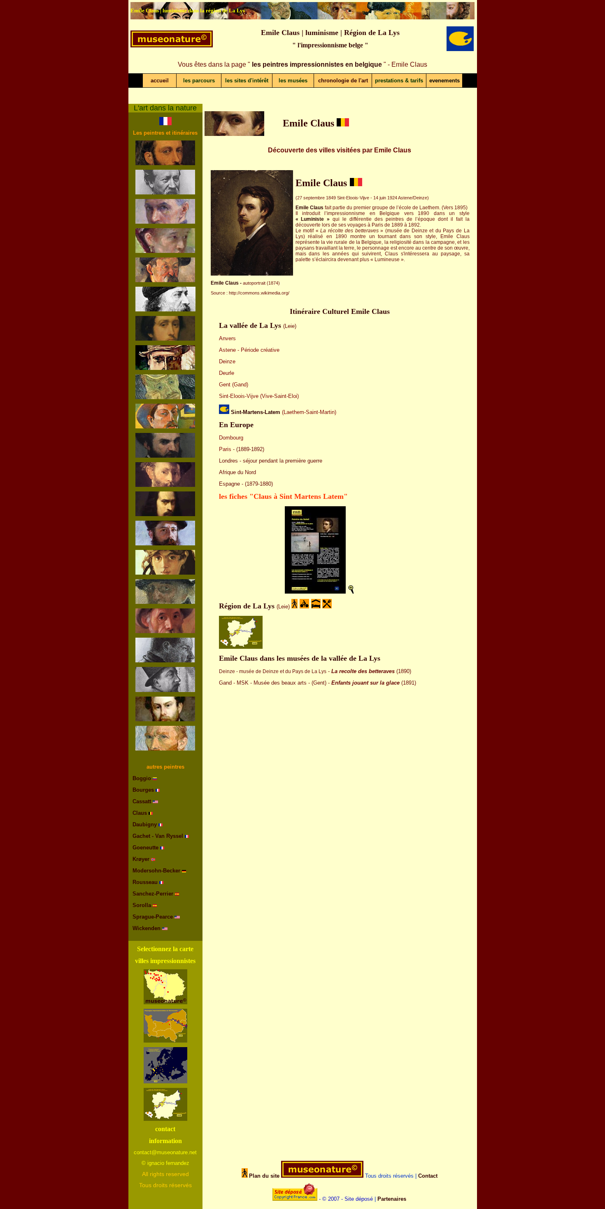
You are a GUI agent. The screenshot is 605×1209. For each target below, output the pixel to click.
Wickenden (147, 928)
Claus (140, 813)
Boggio (142, 778)
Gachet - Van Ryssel (159, 836)
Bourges (143, 790)
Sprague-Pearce (153, 917)
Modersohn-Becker (156, 871)
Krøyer (142, 859)
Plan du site (264, 1176)
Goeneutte (146, 847)
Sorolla (142, 905)
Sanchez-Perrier (153, 894)
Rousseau (145, 882)
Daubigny (145, 824)
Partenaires (391, 1199)
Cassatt (142, 801)
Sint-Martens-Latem (255, 412)
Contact (427, 1176)
